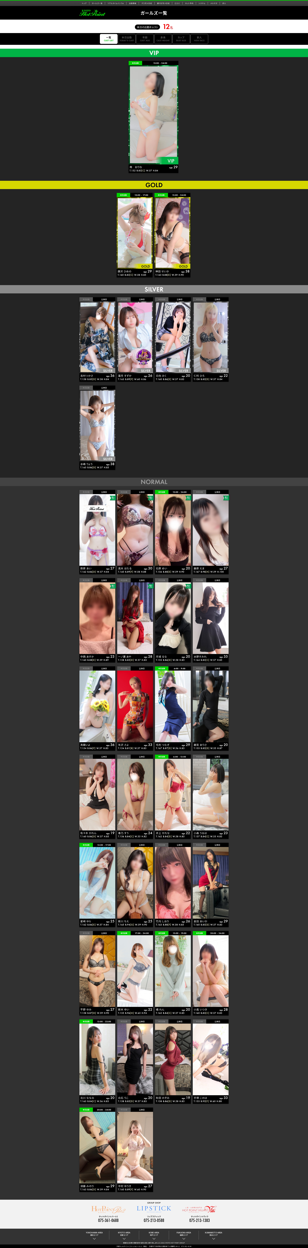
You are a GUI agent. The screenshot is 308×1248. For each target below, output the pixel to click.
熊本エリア (213, 1233)
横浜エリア (94, 1233)
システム (202, 3)
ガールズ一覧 (97, 3)
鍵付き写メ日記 (163, 3)
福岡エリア (184, 1233)
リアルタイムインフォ (116, 3)
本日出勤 (127, 39)
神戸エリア (154, 1233)
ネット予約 (189, 3)
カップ (181, 39)
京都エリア (124, 1233)
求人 (224, 3)
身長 (163, 39)
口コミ (177, 3)
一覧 (108, 39)
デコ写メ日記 (146, 3)
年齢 (145, 39)
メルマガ (213, 3)
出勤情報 (132, 3)
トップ (84, 3)
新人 (199, 39)
